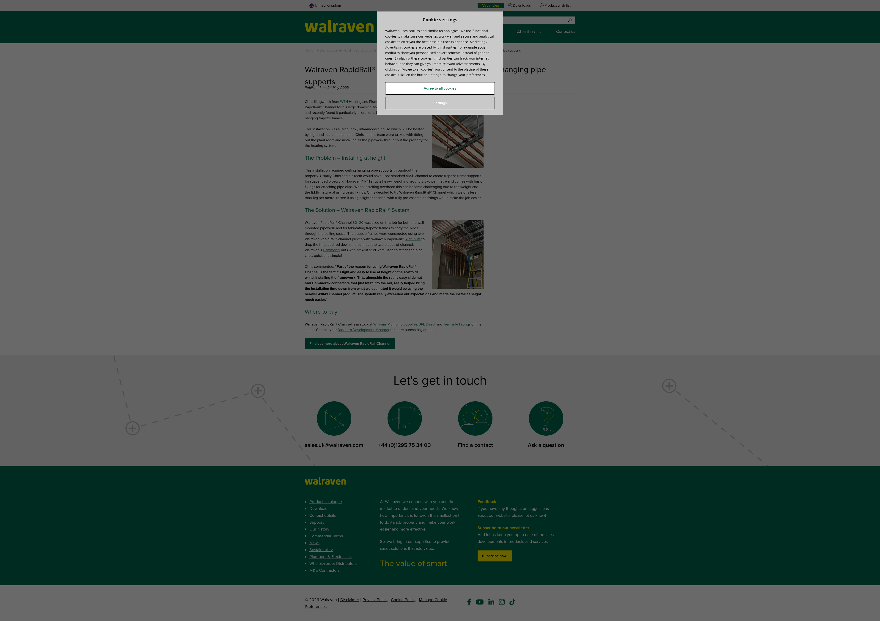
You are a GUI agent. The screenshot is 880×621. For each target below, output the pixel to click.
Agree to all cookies (440, 88)
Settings (440, 103)
